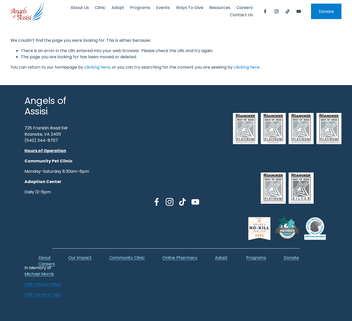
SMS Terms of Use (42, 295)
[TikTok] (287, 11)
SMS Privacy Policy (43, 284)
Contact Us (241, 15)
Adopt (118, 8)
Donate (326, 11)
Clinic (100, 8)
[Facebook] (265, 11)
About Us (80, 8)
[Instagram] (276, 11)
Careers (244, 8)
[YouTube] (298, 11)
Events (163, 8)
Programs (140, 8)
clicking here (97, 67)
